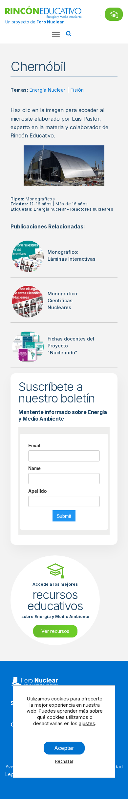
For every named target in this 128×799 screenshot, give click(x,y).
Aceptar (64, 748)
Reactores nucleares (91, 209)
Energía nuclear (50, 209)
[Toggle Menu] (56, 34)
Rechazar (64, 761)
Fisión (77, 90)
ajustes (87, 723)
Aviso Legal (11, 770)
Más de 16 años (71, 203)
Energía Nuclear (48, 90)
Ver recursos (55, 631)
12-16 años (41, 203)
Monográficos (40, 198)
